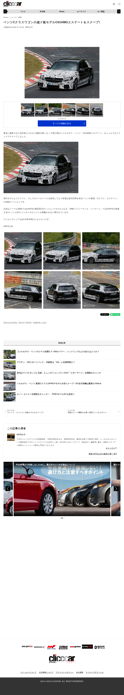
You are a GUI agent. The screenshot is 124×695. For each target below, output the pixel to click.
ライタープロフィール (95, 672)
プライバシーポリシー (65, 672)
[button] (118, 11)
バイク (23, 11)
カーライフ (81, 11)
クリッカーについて (28, 672)
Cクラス (29, 322)
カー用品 (101, 11)
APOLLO (29, 27)
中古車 (42, 11)
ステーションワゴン (10, 322)
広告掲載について (46, 672)
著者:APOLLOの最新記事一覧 (102, 453)
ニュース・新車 (16, 17)
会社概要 (79, 672)
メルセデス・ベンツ (40, 322)
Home (62, 11)
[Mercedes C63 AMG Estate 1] (41, 167)
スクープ (22, 322)
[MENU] (119, 4)
